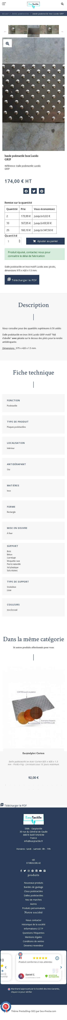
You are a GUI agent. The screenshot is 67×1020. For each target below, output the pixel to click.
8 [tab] (38, 785)
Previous (5, 31)
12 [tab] (56, 785)
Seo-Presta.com (48, 1011)
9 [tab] (42, 785)
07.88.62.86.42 (33, 862)
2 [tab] (10, 785)
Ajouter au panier (47, 241)
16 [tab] (38, 789)
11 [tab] (52, 785)
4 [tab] (19, 785)
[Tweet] (34, 191)
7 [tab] (33, 785)
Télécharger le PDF (22, 279)
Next (62, 31)
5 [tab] (24, 785)
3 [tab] (14, 785)
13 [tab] (61, 785)
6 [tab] (28, 785)
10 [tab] (47, 785)
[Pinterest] (42, 191)
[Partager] (26, 191)
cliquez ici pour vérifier (21, 992)
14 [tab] (28, 789)
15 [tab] (33, 789)
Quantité (11, 235)
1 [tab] (5, 785)
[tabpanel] (33, 724)
